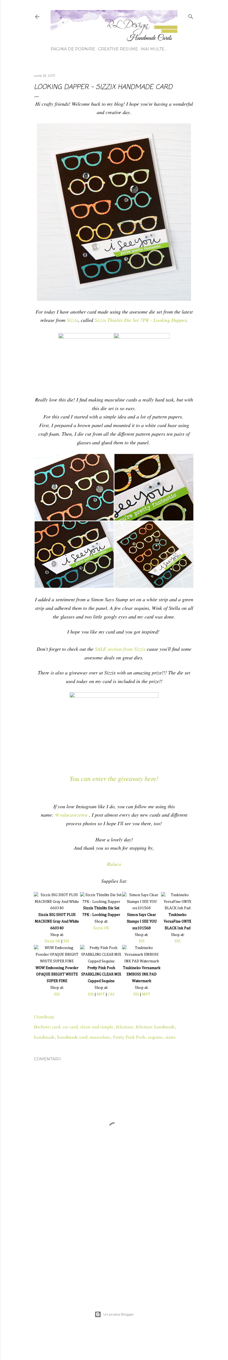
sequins (155, 1037)
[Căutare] (190, 15)
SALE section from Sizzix (120, 648)
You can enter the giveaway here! (114, 778)
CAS (111, 994)
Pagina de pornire (73, 48)
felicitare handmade (155, 1027)
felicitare (124, 1027)
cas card (70, 1027)
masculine (100, 1037)
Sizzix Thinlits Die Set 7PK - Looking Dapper (140, 320)
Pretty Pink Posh (129, 1037)
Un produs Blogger (118, 1314)
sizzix (170, 1037)
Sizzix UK (52, 941)
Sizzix (72, 320)
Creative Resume (118, 48)
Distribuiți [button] (44, 1017)
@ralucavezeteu (71, 814)
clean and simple (96, 1027)
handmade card (72, 1037)
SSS (66, 941)
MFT (101, 994)
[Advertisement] (114, 1244)
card (56, 1027)
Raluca (114, 864)
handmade (44, 1037)
